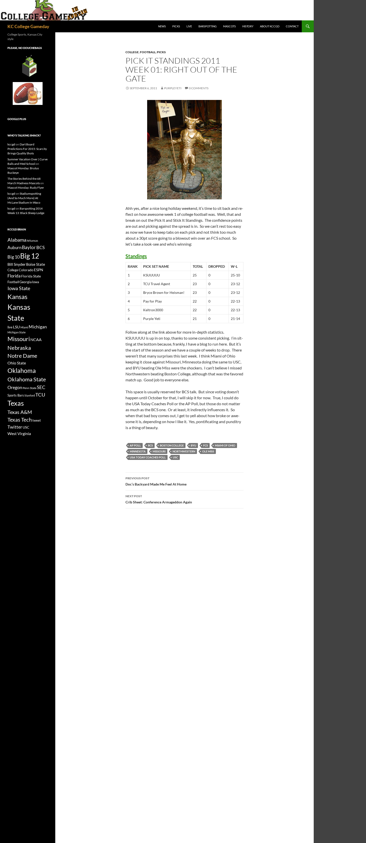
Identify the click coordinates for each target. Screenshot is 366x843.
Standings (136, 256)
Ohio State (16, 362)
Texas (15, 403)
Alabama (16, 240)
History (247, 26)
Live (189, 26)
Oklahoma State (26, 379)
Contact (292, 26)
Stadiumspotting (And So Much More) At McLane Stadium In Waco (24, 198)
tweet (36, 420)
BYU (193, 445)
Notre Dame (22, 355)
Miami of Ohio (225, 445)
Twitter (14, 427)
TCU (40, 395)
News (162, 26)
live (9, 327)
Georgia (25, 282)
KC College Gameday (28, 26)
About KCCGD (269, 26)
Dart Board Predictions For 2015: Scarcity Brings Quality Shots (27, 148)
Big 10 (13, 257)
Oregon (14, 387)
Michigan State (16, 332)
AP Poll (135, 445)
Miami (24, 327)
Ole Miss (208, 451)
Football (148, 52)
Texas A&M (19, 412)
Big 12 (29, 256)
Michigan (38, 326)
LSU (16, 326)
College (132, 52)
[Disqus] (184, 582)
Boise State (35, 264)
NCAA (36, 339)
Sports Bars (15, 395)
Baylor (29, 247)
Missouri (159, 451)
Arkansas (32, 240)
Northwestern (184, 451)
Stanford (29, 395)
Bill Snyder (16, 264)
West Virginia (19, 433)
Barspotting (207, 26)
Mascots (229, 26)
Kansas (17, 296)
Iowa (35, 282)
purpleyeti (173, 88)
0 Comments (198, 88)
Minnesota (138, 451)
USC (175, 457)
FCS (205, 445)
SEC (41, 387)
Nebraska (19, 347)
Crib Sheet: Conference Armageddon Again (158, 499)
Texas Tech (19, 419)
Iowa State (18, 288)
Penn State (29, 388)
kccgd (11, 144)
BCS (150, 445)
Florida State (31, 276)
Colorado (26, 270)
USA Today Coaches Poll (148, 457)
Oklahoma (21, 370)
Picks (176, 26)
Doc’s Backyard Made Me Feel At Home (155, 481)
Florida (14, 275)
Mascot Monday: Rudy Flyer (25, 187)
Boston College (172, 445)
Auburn (14, 247)
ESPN (38, 270)
